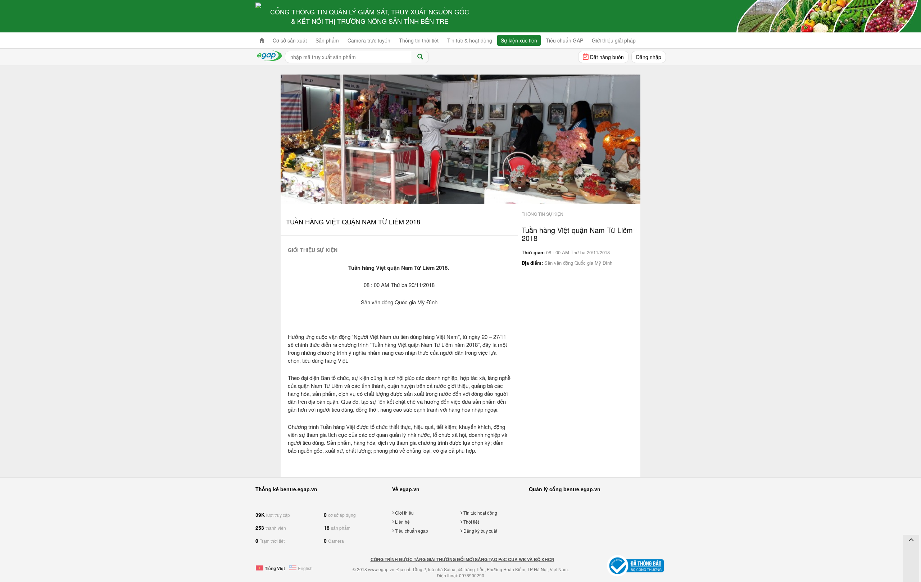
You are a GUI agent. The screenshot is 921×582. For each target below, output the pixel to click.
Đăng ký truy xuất (479, 531)
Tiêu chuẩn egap (411, 531)
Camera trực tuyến (369, 40)
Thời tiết (470, 522)
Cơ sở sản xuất (290, 40)
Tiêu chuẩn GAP (564, 40)
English (305, 568)
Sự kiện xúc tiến (519, 40)
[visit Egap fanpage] (911, 549)
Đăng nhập (648, 57)
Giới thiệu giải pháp (614, 40)
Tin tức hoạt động (479, 513)
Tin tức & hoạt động (469, 40)
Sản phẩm (327, 40)
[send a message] (911, 572)
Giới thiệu (404, 513)
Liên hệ (402, 522)
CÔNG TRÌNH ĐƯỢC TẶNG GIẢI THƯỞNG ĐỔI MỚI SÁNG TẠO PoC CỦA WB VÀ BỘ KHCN (462, 559)
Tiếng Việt (275, 568)
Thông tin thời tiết (419, 40)
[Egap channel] (911, 561)
